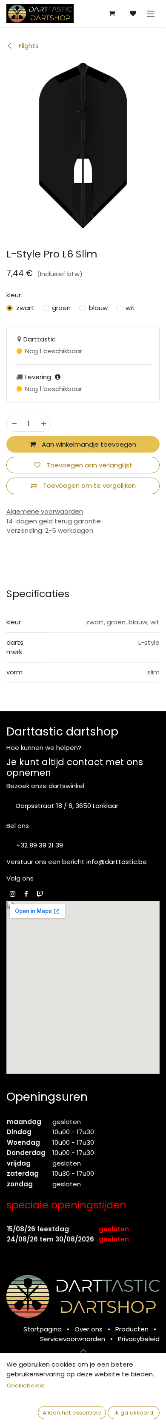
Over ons (88, 1329)
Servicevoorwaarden (72, 1338)
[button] (83, 1350)
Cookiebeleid (26, 1385)
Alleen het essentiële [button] (72, 1413)
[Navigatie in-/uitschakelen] (151, 13)
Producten (132, 1329)
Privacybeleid (139, 1338)
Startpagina (42, 1329)
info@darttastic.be (116, 861)
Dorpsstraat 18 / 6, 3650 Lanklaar (67, 805)
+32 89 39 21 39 (39, 845)
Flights (28, 45)
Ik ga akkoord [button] (133, 1413)
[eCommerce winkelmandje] (111, 13)
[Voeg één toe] (43, 424)
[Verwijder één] (14, 424)
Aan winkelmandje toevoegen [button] (88, 444)
